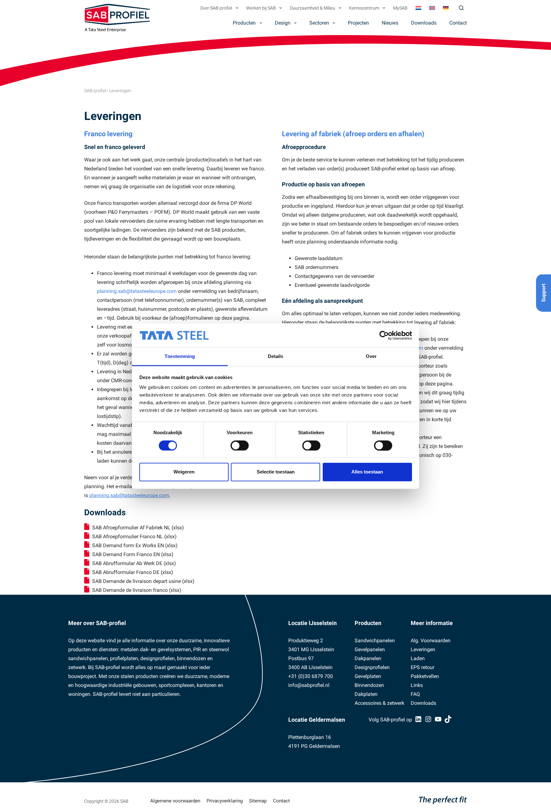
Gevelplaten (368, 676)
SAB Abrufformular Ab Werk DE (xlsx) (134, 563)
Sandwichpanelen (375, 640)
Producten (244, 23)
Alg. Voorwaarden (431, 640)
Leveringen (423, 649)
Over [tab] (371, 356)
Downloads (424, 23)
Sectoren (319, 23)
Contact (458, 23)
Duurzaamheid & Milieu (312, 8)
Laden (418, 658)
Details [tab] (275, 356)
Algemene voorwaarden (175, 801)
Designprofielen (372, 667)
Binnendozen (369, 685)
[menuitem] (418, 8)
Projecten (358, 23)
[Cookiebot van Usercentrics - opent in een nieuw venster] (384, 335)
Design (282, 23)
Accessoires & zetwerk (379, 703)
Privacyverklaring (225, 801)
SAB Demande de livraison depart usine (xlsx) (143, 581)
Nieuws (390, 23)
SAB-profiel (95, 90)
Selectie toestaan (276, 472)
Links (417, 685)
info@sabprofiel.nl (308, 685)
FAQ (415, 694)
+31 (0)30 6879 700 (310, 676)
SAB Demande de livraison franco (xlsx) (136, 590)
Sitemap (258, 801)
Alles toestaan (367, 472)
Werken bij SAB (261, 8)
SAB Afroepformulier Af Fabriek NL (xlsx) (138, 528)
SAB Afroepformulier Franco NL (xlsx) (134, 536)
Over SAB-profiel (216, 8)
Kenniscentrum (364, 8)
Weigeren (184, 472)
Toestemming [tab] (180, 356)
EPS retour (422, 667)
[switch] (240, 445)
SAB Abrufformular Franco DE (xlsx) (132, 572)
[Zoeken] (461, 7)
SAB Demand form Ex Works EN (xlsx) (135, 545)
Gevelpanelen (370, 649)
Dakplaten (366, 694)
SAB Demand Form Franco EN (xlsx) (132, 554)
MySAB (400, 8)
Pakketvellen (425, 676)
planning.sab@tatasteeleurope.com (137, 291)
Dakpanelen (368, 658)
